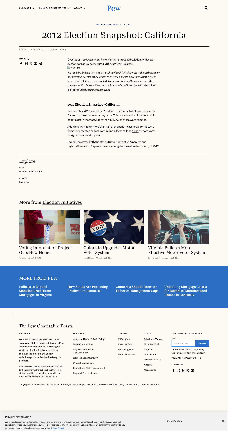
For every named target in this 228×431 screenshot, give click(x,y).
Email (174, 338)
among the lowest (121, 146)
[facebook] (21, 63)
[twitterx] (31, 63)
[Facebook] (173, 370)
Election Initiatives (62, 202)
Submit (202, 343)
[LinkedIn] (183, 370)
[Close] (223, 421)
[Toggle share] (207, 55)
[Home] (46, 326)
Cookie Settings (174, 421)
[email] (35, 63)
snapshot (108, 72)
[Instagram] (178, 370)
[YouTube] (192, 370)
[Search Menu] (206, 8)
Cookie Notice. (57, 428)
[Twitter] (187, 370)
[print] (41, 63)
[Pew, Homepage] (114, 8)
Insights (122, 334)
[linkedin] (26, 63)
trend (135, 131)
